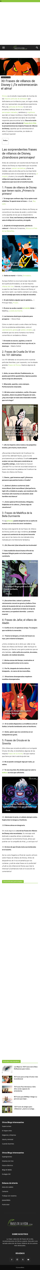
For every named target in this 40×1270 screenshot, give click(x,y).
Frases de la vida (6, 77)
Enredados (27, 276)
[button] (3, 47)
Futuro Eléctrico (7, 1165)
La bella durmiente (15, 311)
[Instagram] (17, 1260)
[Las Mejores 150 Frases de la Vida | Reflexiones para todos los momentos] (7, 1069)
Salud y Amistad (7, 1139)
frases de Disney (14, 365)
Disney (4, 96)
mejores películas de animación (16, 99)
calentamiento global (9, 330)
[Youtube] (28, 1260)
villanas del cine (8, 286)
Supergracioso (7, 1157)
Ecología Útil (6, 1174)
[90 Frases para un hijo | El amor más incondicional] (7, 1079)
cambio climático (27, 330)
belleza (5, 773)
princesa (10, 521)
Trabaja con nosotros (9, 1196)
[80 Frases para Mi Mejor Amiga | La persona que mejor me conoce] (7, 1099)
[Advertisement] (20, 23)
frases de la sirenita (15, 754)
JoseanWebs (6, 1200)
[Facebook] (12, 1260)
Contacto (5, 1191)
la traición (26, 308)
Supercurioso (6, 1126)
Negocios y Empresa (9, 1135)
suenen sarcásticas (18, 168)
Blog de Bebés (7, 1170)
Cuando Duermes (8, 1144)
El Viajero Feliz (7, 1131)
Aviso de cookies (7, 1187)
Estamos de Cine (7, 1161)
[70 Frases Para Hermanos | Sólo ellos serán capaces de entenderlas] (7, 1089)
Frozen (15, 303)
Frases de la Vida (30, 123)
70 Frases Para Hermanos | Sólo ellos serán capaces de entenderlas (25, 1089)
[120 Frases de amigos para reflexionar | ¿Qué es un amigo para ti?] (7, 1109)
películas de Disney (16, 107)
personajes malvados (9, 112)
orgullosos (31, 112)
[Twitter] (23, 1260)
